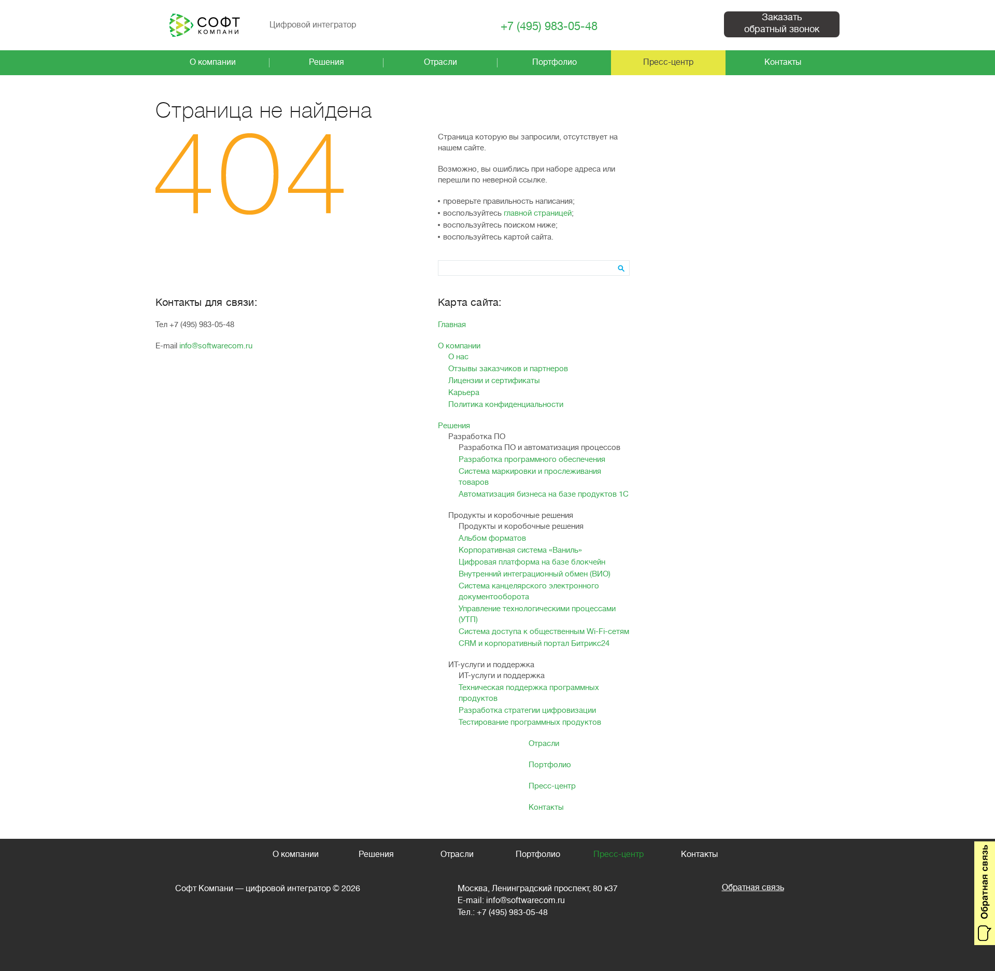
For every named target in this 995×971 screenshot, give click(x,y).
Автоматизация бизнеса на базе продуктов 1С (544, 494)
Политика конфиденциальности (505, 404)
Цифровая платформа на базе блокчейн (532, 562)
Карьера (463, 392)
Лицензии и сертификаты (494, 380)
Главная (452, 324)
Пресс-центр (552, 786)
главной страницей (538, 213)
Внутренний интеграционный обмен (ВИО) (534, 574)
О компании (459, 346)
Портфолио (550, 765)
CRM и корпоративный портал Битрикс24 (534, 643)
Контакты (546, 807)
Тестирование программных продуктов (530, 722)
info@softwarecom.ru (215, 346)
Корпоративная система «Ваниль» (520, 550)
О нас (458, 357)
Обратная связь (753, 887)
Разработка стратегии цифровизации (527, 710)
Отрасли (544, 743)
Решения (454, 425)
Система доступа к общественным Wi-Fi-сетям (544, 631)
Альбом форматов (492, 538)
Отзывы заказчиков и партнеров (508, 368)
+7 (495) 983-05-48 (549, 27)
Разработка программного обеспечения (532, 459)
